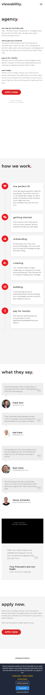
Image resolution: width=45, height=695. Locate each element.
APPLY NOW (11, 92)
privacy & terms (22, 658)
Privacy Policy (22, 679)
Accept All (22, 688)
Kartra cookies (28, 676)
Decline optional (22, 683)
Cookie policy (16, 676)
